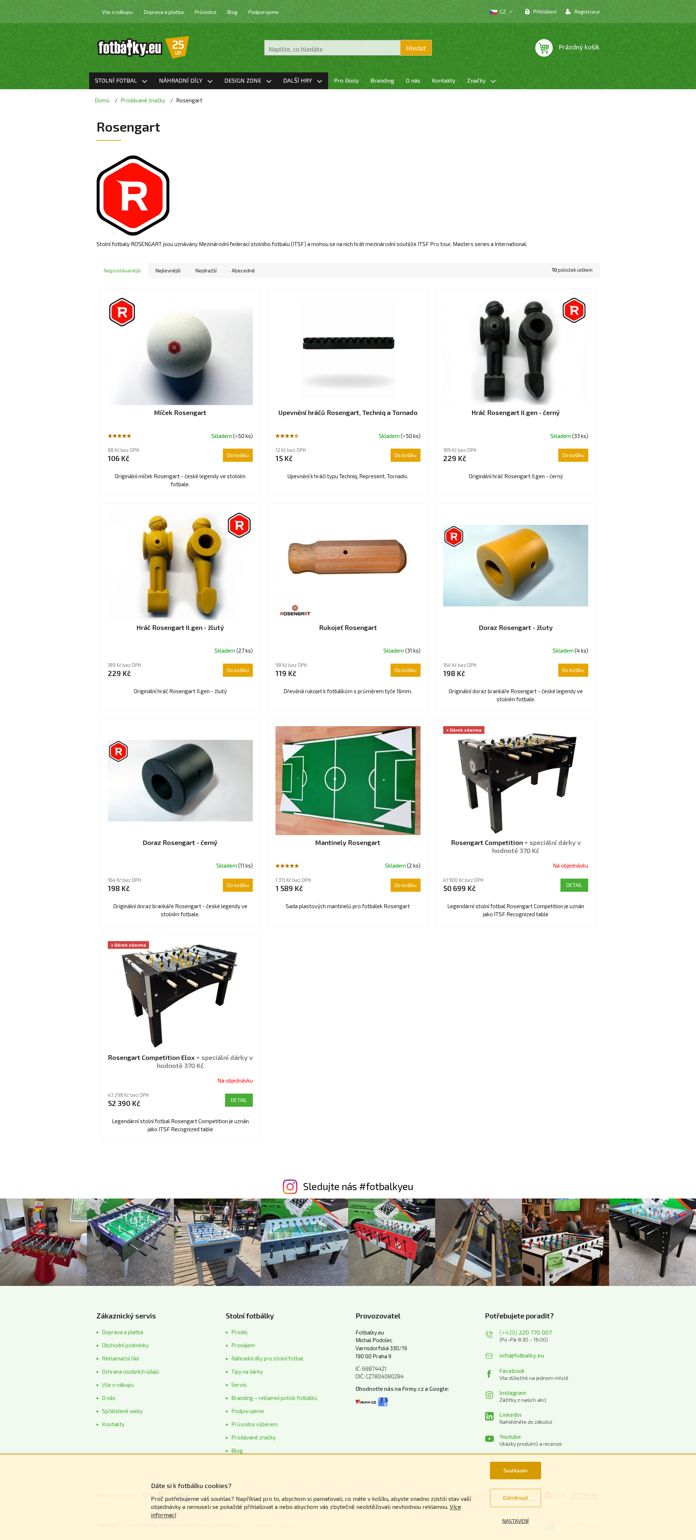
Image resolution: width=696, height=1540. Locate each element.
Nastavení (515, 1521)
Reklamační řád (120, 1358)
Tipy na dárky (247, 1371)
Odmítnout (515, 1498)
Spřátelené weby (122, 1411)
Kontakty (113, 1424)
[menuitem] (121, 80)
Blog (232, 12)
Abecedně (243, 270)
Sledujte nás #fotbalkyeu (358, 1186)
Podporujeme (263, 12)
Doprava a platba (164, 12)
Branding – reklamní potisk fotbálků (274, 1397)
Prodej (239, 1332)
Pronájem (243, 1345)
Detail (574, 885)
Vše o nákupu (117, 12)
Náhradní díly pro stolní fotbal (267, 1358)
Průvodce (205, 12)
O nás (108, 1397)
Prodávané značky (253, 1437)
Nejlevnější (168, 270)
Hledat (416, 48)
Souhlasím (515, 1470)
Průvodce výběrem (254, 1424)
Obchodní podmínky (125, 1345)
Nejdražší (206, 270)
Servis (239, 1384)
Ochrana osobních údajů (130, 1371)
